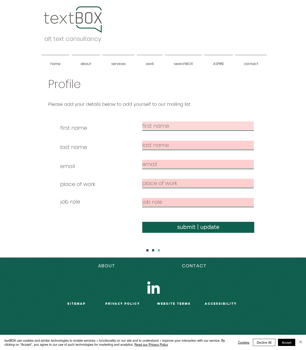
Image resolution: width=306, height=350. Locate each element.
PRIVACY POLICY (122, 304)
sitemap (76, 304)
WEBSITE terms (174, 304)
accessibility (221, 304)
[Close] (300, 342)
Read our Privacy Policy (151, 344)
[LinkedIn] (153, 287)
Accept (286, 342)
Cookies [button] (243, 342)
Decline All (264, 342)
